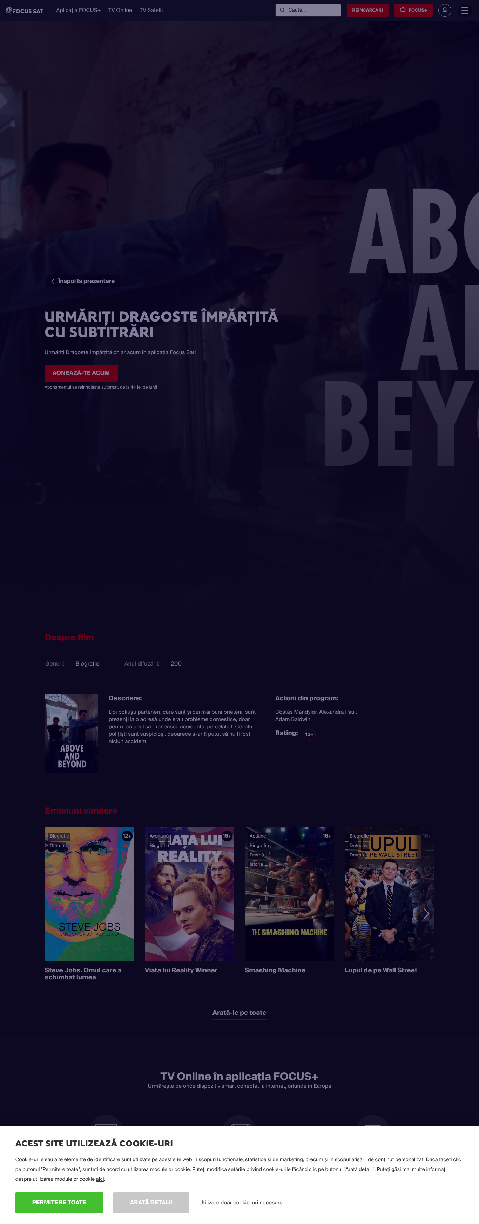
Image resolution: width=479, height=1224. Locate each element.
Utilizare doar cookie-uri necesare (241, 1202)
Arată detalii (151, 1202)
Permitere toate (59, 1202)
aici (100, 1179)
